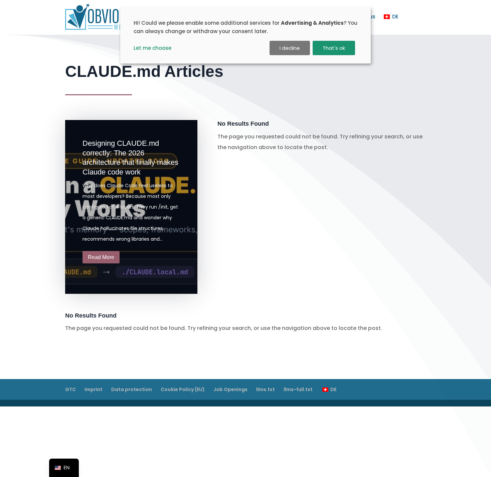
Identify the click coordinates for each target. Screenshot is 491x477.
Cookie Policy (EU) (183, 389)
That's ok (334, 47)
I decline (290, 47)
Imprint (94, 389)
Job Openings (230, 389)
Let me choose (152, 47)
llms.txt (265, 389)
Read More (101, 257)
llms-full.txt (298, 389)
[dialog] (245, 35)
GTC (70, 389)
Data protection (131, 389)
